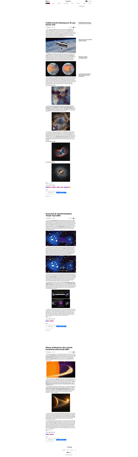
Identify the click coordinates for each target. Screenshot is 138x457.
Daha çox (90, 3)
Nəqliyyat (72, 3)
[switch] (86, 1)
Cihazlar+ (53, 3)
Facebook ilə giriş (62, 192)
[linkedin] (54, 432)
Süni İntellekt (84, 3)
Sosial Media (59, 3)
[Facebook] (47, 1)
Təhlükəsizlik (78, 3)
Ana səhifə (48, 3)
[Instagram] (48, 1)
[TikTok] (49, 1)
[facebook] (49, 185)
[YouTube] (46, 1)
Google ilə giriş (51, 192)
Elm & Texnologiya (66, 3)
